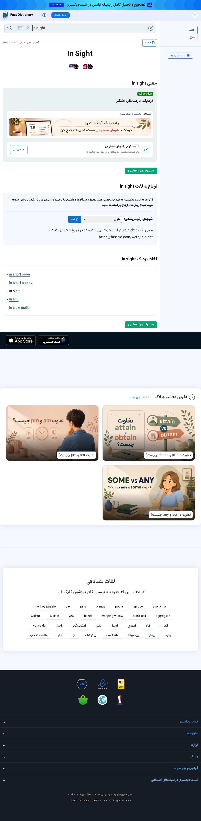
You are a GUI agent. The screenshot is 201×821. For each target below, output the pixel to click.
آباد (148, 625)
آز (74, 635)
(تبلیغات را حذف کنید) (131, 114)
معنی (192, 30)
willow (54, 616)
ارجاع (193, 37)
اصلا (59, 625)
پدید (168, 635)
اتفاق (99, 625)
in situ (13, 298)
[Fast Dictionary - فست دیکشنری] (18, 15)
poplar (119, 606)
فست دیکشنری (88, 794)
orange (100, 606)
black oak (139, 616)
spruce (138, 606)
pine (83, 606)
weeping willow (112, 616)
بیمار (152, 635)
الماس (164, 625)
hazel (88, 616)
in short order (19, 273)
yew (71, 616)
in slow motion (20, 307)
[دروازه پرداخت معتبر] (121, 684)
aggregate (163, 616)
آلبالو (60, 635)
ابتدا (115, 625)
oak (68, 606)
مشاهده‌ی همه (139, 397)
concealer (40, 625)
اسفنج (132, 625)
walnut (35, 616)
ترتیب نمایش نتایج (178, 55)
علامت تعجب (39, 635)
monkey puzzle (45, 606)
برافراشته (90, 635)
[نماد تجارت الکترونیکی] (102, 684)
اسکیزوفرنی (79, 625)
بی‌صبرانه (133, 635)
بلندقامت (112, 635)
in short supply (20, 282)
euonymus (160, 606)
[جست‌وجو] (10, 28)
